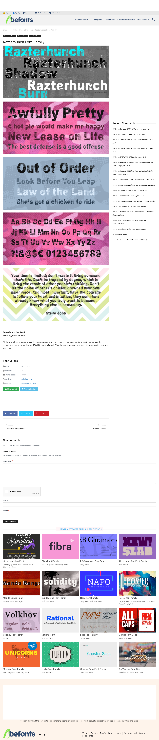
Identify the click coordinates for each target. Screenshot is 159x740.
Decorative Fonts (26, 30)
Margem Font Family (13, 669)
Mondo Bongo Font (13, 598)
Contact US (144, 733)
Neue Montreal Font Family (137, 240)
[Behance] (40, 734)
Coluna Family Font (128, 635)
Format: (8, 370)
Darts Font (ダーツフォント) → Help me (134, 129)
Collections (110, 19)
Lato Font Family (99, 428)
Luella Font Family (51, 669)
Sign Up (16, 13)
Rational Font (48, 635)
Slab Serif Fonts (125, 564)
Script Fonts (129, 604)
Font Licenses (114, 733)
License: (8, 383)
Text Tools (142, 19)
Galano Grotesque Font (15, 428)
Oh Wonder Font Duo (129, 669)
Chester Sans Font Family (93, 669)
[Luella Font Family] (60, 654)
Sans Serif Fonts (35, 36)
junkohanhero (26, 379)
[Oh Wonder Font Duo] (137, 654)
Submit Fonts (56, 13)
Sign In (7, 13)
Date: (7, 366)
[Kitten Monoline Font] (21, 546)
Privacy (94, 733)
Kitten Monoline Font (13, 561)
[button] (154, 20)
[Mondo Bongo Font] (21, 583)
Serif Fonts (84, 564)
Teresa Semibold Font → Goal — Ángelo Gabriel (137, 201)
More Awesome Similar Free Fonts (81, 529)
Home (4, 30)
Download (12, 389)
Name (6, 500)
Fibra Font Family (50, 561)
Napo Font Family (89, 598)
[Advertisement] (131, 75)
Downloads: (10, 375)
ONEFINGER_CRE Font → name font (133, 157)
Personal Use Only (28, 383)
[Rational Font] (60, 620)
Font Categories (48, 564)
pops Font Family (89, 635)
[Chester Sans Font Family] (98, 654)
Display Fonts (22, 36)
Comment (8, 461)
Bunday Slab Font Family (54, 598)
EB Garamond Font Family (93, 561)
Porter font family (128, 598)
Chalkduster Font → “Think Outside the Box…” (137, 180)
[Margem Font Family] (21, 654)
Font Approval (130, 733)
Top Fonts (88, 736)
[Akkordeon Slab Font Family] (137, 546)
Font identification (126, 19)
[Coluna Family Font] (137, 620)
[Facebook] (44, 734)
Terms (85, 733)
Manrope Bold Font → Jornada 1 (132, 196)
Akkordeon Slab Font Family (133, 561)
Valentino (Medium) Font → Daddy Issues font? (137, 185)
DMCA (103, 733)
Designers (97, 19)
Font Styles (13, 30)
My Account (29, 13)
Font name (123, 234)
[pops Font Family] (98, 620)
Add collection (30, 389)
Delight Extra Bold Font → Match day (133, 190)
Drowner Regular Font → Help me (132, 134)
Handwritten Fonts (25, 564)
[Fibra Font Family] (60, 546)
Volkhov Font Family (13, 635)
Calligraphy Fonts (10, 564)
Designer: (9, 379)
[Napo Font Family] (98, 583)
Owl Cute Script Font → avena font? (133, 229)
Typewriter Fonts (9, 567)
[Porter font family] (137, 583)
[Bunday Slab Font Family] (60, 583)
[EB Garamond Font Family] (98, 546)
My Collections (42, 13)
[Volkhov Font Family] (21, 620)
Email (6, 510)
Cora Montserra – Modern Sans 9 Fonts (132, 206)
